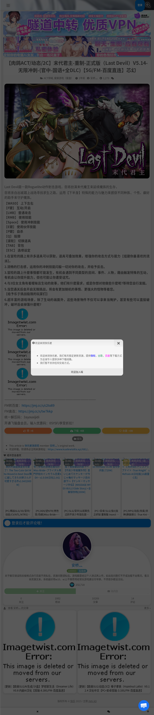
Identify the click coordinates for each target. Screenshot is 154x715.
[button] (143, 705)
